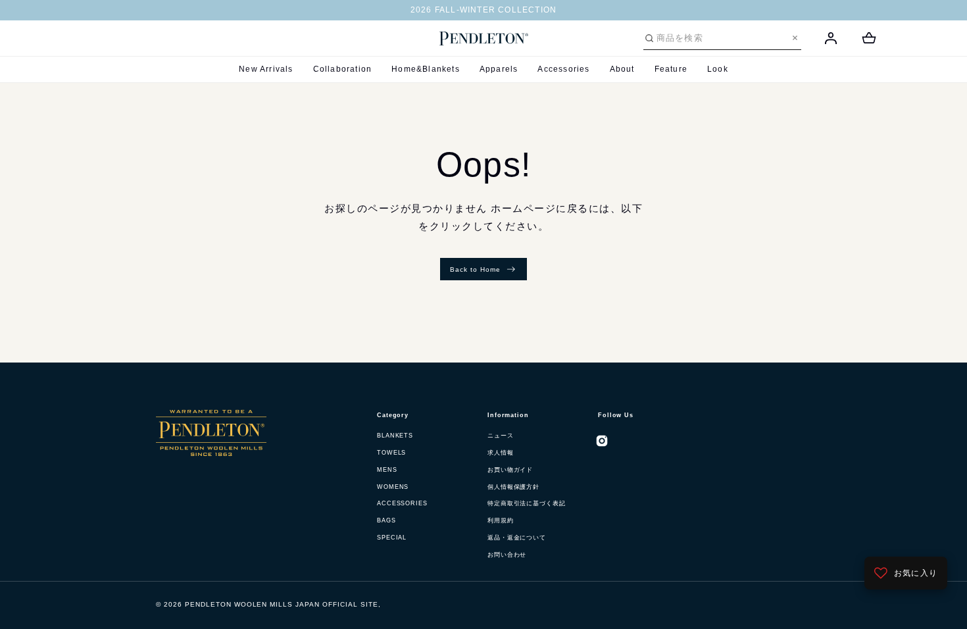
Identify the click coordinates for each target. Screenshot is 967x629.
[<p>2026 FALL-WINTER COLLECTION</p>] (483, 10)
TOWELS (391, 452)
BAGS (386, 520)
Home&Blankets (425, 69)
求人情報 (500, 452)
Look (717, 69)
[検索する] (649, 38)
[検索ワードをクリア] (795, 37)
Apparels (499, 69)
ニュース (500, 435)
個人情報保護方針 (513, 487)
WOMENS (393, 487)
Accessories (563, 69)
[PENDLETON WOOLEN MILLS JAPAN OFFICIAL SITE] (483, 38)
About (622, 69)
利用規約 (500, 520)
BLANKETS (395, 435)
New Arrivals (266, 69)
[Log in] (831, 38)
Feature (671, 69)
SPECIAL (392, 537)
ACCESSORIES (402, 503)
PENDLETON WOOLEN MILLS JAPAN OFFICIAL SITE (281, 604)
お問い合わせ (506, 554)
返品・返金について (516, 537)
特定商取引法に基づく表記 (526, 503)
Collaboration (342, 69)
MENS (387, 469)
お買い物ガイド (510, 469)
